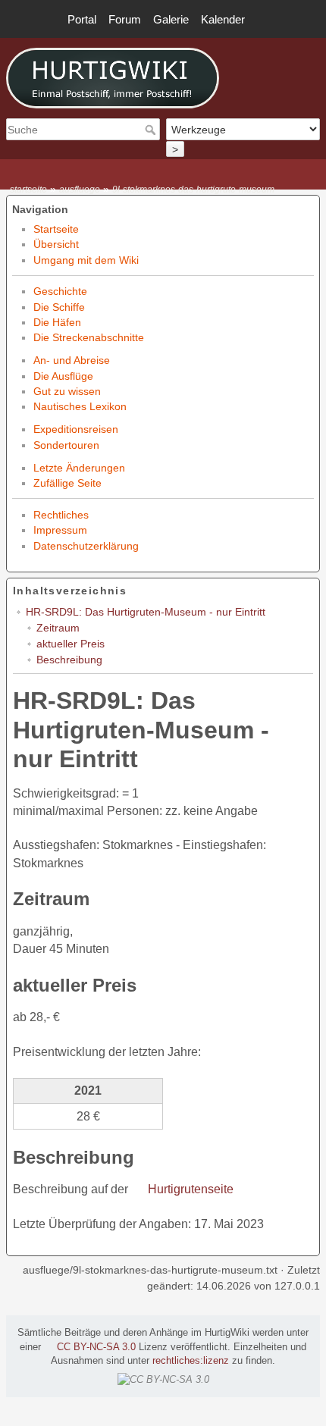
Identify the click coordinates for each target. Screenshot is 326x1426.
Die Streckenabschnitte (88, 337)
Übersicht (56, 244)
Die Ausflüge (63, 376)
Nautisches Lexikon (80, 406)
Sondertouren (66, 445)
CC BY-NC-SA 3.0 (96, 1347)
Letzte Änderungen (79, 468)
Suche (152, 129)
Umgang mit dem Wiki (86, 260)
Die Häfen (57, 322)
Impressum (60, 530)
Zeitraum (58, 628)
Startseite (56, 229)
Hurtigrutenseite (191, 1189)
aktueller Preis (70, 644)
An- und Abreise (71, 360)
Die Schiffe (59, 307)
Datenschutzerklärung (86, 546)
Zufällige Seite (67, 483)
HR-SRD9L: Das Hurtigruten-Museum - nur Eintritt (145, 612)
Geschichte (60, 291)
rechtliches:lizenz (190, 1360)
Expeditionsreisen (75, 429)
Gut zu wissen (67, 391)
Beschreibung (69, 659)
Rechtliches (61, 515)
